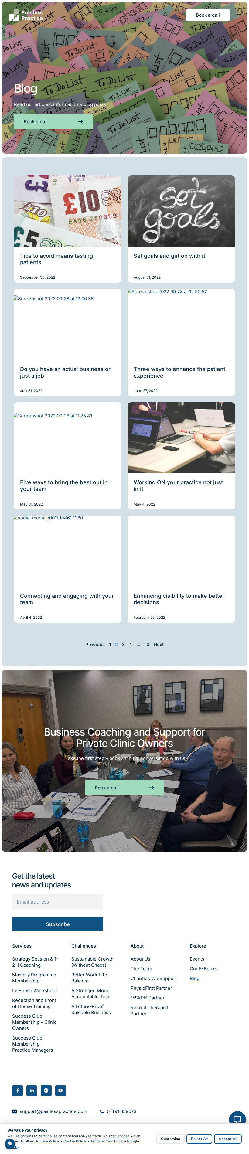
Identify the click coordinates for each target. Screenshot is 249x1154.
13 (147, 644)
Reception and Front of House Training (34, 1003)
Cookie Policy (74, 1141)
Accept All (228, 1138)
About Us (140, 959)
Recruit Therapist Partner (149, 1010)
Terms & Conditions (106, 1141)
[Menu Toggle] (236, 15)
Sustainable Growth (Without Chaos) (92, 962)
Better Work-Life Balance (89, 978)
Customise (170, 1138)
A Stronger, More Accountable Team (91, 993)
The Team (141, 969)
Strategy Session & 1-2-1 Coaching (35, 962)
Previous (95, 644)
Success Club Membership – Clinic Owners (34, 1022)
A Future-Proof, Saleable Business (91, 1009)
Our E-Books (203, 969)
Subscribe (58, 924)
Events (197, 959)
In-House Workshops (35, 990)
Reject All (199, 1138)
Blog (195, 978)
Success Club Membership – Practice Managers (32, 1044)
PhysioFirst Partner (151, 988)
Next (159, 644)
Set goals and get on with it (169, 256)
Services (22, 946)
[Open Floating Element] (237, 1119)
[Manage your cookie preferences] (10, 1144)
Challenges (83, 946)
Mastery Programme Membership (34, 978)
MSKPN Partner (148, 998)
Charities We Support (154, 978)
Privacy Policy (47, 1141)
